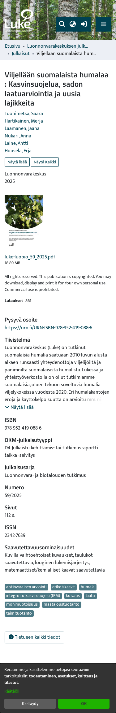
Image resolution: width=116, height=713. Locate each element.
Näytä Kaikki (45, 162)
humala (88, 587)
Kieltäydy (30, 703)
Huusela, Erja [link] (18, 151)
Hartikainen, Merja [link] (24, 121)
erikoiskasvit (63, 587)
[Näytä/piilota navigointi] (103, 24)
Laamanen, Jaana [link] (22, 128)
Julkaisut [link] (21, 54)
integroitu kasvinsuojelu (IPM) (33, 596)
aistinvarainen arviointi (26, 587)
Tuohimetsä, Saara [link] (24, 114)
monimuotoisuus (22, 605)
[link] (20, 20)
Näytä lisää (17, 162)
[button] (62, 24)
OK (84, 703)
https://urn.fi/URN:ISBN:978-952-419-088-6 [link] (48, 328)
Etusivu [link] (12, 46)
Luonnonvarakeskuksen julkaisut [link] (58, 46)
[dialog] (58, 688)
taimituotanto (19, 613)
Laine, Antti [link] (16, 143)
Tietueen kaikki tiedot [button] (37, 637)
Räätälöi (11, 691)
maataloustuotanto (61, 605)
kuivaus (73, 596)
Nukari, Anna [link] (18, 136)
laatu (90, 596)
